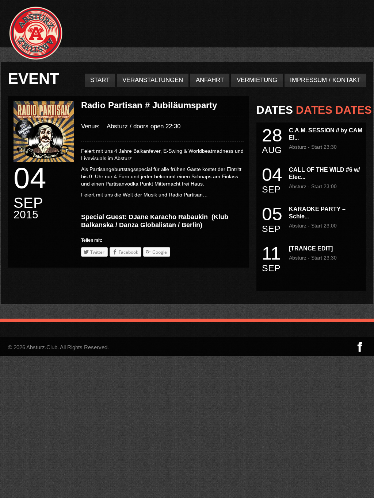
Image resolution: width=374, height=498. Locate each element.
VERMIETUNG (257, 80)
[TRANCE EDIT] (311, 248)
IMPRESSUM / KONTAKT (325, 80)
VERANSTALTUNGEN (152, 80)
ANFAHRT (210, 80)
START (100, 80)
